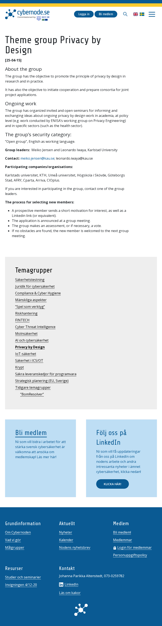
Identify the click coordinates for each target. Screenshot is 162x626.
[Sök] (125, 14)
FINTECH (22, 320)
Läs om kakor (70, 592)
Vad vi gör (13, 540)
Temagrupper (33, 270)
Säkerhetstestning (30, 279)
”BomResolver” (32, 394)
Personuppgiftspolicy (130, 555)
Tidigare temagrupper (33, 387)
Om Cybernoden (18, 532)
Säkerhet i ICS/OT (29, 360)
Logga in (83, 14)
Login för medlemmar (134, 547)
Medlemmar (122, 540)
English (135, 14)
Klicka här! (112, 484)
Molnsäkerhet (26, 333)
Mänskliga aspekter (31, 300)
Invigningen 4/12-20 (21, 584)
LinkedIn (71, 584)
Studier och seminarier (23, 577)
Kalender (66, 540)
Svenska (142, 14)
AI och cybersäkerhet (32, 340)
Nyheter (65, 532)
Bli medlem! (122, 532)
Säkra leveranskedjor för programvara (45, 374)
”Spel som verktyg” (30, 306)
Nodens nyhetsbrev (74, 547)
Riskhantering (26, 313)
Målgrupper (14, 547)
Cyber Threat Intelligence (35, 326)
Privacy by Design (30, 347)
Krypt (19, 367)
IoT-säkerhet (25, 353)
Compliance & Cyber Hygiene (38, 293)
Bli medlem (106, 14)
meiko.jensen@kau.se (37, 158)
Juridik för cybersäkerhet (35, 286)
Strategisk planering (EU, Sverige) (42, 380)
